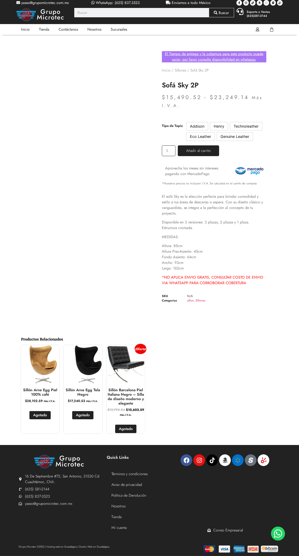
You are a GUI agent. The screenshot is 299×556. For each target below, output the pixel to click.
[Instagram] (246, 3)
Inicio (25, 29)
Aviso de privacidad (126, 484)
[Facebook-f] (239, 3)
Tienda (44, 29)
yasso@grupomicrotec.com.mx (44, 2)
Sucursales (119, 29)
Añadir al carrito (198, 150)
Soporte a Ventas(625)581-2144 (258, 14)
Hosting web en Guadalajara (61, 547)
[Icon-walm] (266, 3)
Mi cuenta (119, 527)
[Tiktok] (253, 3)
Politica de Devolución (128, 495)
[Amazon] (259, 3)
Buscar (223, 12)
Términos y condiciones (129, 474)
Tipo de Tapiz (172, 125)
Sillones (180, 70)
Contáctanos (68, 29)
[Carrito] (272, 29)
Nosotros (94, 29)
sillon (190, 300)
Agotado (40, 415)
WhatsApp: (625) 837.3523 (117, 2)
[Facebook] (186, 460)
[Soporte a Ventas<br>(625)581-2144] (239, 11)
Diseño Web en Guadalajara (94, 547)
